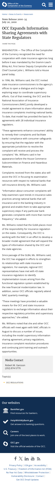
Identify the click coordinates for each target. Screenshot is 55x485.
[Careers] (6, 433)
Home (4, 14)
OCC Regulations (14, 382)
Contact (40, 476)
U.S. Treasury (10, 469)
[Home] (6, 422)
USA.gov (28, 465)
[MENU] (50, 5)
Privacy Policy (15, 465)
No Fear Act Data (14, 472)
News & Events (15, 14)
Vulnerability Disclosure (22, 476)
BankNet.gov (17, 409)
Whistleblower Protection (36, 472)
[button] (44, 5)
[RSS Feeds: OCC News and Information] (39, 459)
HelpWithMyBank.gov (21, 420)
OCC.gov (14, 442)
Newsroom (28, 14)
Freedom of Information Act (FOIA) (35, 469)
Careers (14, 431)
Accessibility (40, 465)
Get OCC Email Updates (27, 479)
